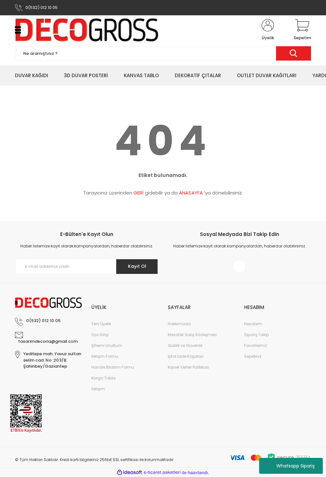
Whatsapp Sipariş (295, 466)
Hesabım (253, 324)
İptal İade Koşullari (185, 356)
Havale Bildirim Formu (112, 367)
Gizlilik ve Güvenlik (185, 345)
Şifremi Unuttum (106, 345)
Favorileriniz (255, 345)
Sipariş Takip (256, 334)
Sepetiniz (252, 356)
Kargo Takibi (103, 378)
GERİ (138, 192)
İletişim (98, 389)
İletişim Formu (104, 356)
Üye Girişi (100, 334)
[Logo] (86, 29)
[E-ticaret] (162, 472)
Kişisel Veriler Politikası (188, 367)
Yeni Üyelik (101, 324)
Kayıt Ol (137, 266)
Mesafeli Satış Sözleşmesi (192, 334)
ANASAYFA (191, 192)
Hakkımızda (179, 324)
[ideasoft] (129, 473)
